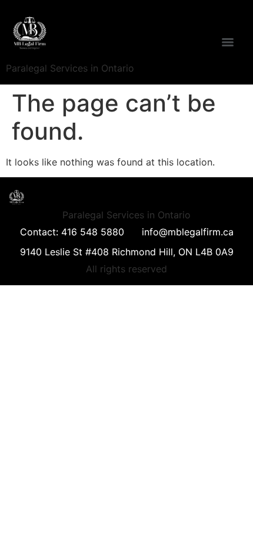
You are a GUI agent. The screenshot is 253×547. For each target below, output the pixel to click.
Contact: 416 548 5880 (72, 232)
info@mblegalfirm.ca (188, 232)
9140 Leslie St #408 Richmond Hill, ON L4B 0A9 (127, 252)
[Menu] (227, 42)
